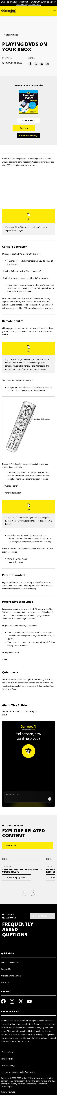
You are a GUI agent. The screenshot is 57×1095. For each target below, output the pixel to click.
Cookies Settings (8, 1065)
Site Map (5, 982)
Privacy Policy (7, 1059)
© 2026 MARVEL (8, 1092)
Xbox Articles (12, 34)
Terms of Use (7, 1052)
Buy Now (24, 128)
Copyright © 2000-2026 (11, 1078)
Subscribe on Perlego (28, 135)
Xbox (4, 714)
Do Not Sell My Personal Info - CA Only (18, 1072)
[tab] (27, 845)
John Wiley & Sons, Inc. (34, 1078)
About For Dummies (10, 962)
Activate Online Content (11, 975)
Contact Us (6, 969)
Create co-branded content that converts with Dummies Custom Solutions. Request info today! (28, 3)
